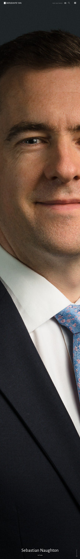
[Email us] (65, 3)
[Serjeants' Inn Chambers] (12, 3)
